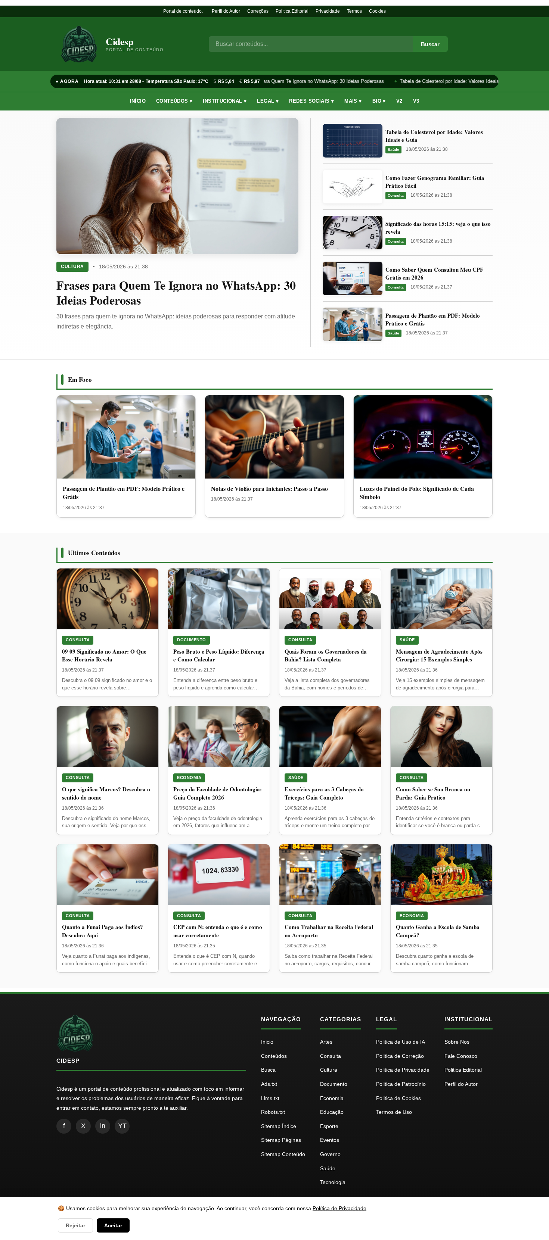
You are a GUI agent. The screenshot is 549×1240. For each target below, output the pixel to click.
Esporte (329, 1126)
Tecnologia (332, 1182)
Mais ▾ (353, 101)
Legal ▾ (268, 101)
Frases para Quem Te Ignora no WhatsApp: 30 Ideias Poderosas (310, 81)
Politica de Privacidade (402, 1070)
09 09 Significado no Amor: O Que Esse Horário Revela (104, 655)
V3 (416, 101)
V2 (399, 101)
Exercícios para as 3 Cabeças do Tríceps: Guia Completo (324, 793)
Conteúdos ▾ (174, 101)
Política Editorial (292, 11)
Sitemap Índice (278, 1126)
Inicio (267, 1042)
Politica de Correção (400, 1056)
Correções (258, 11)
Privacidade (328, 11)
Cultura (72, 266)
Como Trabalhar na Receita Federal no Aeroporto (329, 931)
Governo (330, 1154)
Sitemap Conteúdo (283, 1154)
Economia (189, 777)
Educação (332, 1112)
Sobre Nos (456, 1042)
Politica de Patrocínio (401, 1084)
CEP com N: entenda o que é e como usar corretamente (217, 931)
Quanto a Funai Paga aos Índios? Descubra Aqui (102, 931)
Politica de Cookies (398, 1098)
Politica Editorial (463, 1070)
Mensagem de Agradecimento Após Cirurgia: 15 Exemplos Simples (439, 655)
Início (138, 101)
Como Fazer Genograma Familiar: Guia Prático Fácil (434, 182)
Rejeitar (75, 1225)
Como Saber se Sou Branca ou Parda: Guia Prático (433, 793)
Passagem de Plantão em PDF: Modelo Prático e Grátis (432, 319)
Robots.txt (273, 1112)
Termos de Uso (394, 1112)
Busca (268, 1070)
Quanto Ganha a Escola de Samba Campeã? (438, 931)
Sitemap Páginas (281, 1140)
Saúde (393, 149)
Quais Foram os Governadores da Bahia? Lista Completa (326, 655)
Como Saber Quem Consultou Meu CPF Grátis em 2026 (434, 273)
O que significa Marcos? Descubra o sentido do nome (106, 793)
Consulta (396, 195)
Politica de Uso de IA (400, 1042)
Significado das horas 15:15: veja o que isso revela (438, 227)
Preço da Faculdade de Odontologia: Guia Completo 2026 (217, 793)
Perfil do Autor (226, 11)
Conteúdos (274, 1056)
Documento (191, 640)
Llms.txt (270, 1098)
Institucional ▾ (224, 101)
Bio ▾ (379, 101)
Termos (354, 11)
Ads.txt (269, 1084)
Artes (326, 1042)
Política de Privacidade (339, 1208)
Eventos (329, 1140)
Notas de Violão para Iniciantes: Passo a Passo (269, 488)
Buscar (430, 44)
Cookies (377, 11)
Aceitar (113, 1225)
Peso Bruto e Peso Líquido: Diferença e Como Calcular (218, 655)
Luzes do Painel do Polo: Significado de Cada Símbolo (417, 492)
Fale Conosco (460, 1056)
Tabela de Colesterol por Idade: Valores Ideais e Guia (453, 81)
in (102, 1126)
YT (122, 1126)
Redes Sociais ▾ (311, 101)
